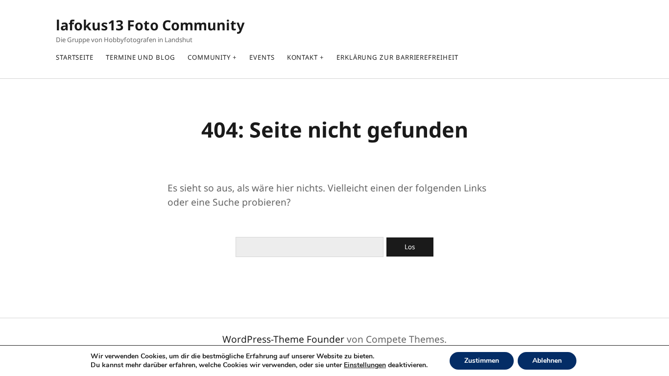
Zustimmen (481, 360)
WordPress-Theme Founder (283, 339)
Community (209, 57)
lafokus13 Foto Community (150, 24)
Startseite (75, 57)
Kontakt (302, 57)
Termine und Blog (140, 57)
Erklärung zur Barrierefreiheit (397, 57)
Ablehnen (547, 360)
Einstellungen (365, 365)
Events (262, 57)
